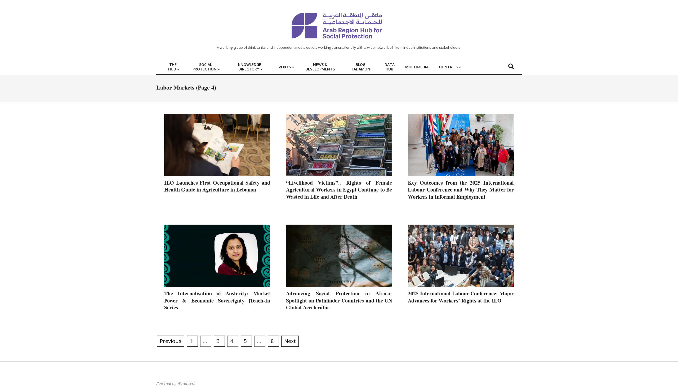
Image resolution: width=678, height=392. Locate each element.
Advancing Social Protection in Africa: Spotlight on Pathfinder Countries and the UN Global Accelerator (339, 300)
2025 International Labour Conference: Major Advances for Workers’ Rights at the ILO (461, 296)
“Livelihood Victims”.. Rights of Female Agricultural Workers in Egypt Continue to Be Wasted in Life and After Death (339, 190)
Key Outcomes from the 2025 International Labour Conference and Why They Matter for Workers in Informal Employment (461, 190)
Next (290, 341)
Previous (170, 341)
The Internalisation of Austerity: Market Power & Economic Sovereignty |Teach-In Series (217, 300)
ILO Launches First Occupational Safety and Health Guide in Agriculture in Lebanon (217, 186)
